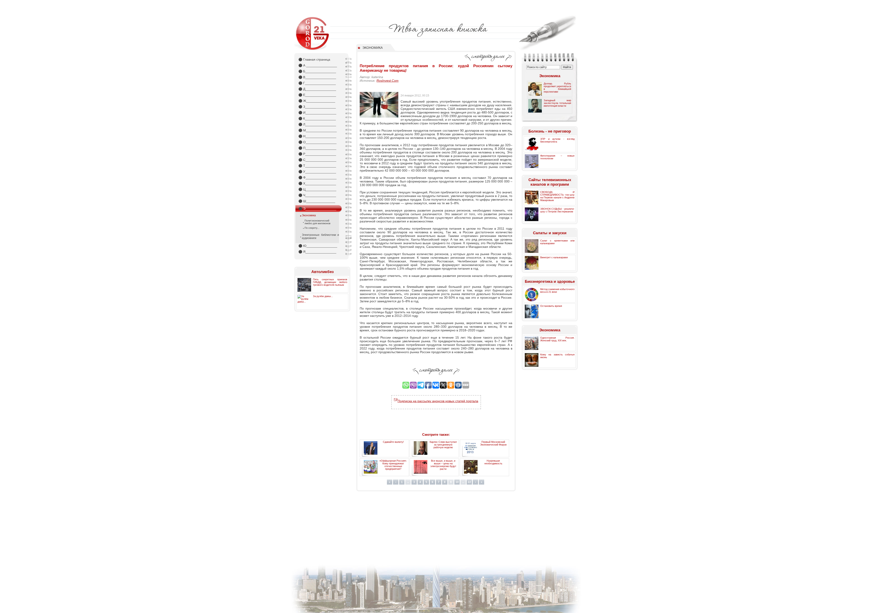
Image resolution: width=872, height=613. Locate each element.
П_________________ (317, 148)
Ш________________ (316, 201)
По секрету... (312, 227)
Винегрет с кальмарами (554, 257)
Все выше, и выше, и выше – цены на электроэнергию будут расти (443, 464)
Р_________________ (317, 154)
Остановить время (551, 306)
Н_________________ (317, 136)
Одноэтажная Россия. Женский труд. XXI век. (557, 339)
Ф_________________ (317, 177)
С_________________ (317, 160)
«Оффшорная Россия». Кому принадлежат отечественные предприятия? (393, 464)
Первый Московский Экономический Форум (493, 443)
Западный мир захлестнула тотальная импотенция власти (557, 103)
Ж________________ (316, 101)
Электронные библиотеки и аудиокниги (320, 236)
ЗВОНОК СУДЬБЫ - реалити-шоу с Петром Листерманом (557, 210)
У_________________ (317, 171)
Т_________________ (317, 165)
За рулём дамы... (323, 296)
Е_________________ (317, 95)
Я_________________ (317, 252)
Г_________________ (317, 83)
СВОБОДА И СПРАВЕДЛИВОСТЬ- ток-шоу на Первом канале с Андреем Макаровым (557, 196)
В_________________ (317, 77)
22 (469, 482)
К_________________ (317, 118)
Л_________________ (317, 124)
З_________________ (317, 106)
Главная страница (314, 59)
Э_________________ (317, 208)
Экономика (309, 215)
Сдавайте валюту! (393, 442)
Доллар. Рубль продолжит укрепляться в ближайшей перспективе (557, 87)
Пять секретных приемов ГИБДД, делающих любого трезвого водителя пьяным (330, 282)
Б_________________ (317, 71)
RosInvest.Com (388, 80)
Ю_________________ (317, 246)
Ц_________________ (317, 189)
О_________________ (317, 142)
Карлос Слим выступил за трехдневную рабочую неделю (443, 445)
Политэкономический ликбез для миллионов (317, 222)
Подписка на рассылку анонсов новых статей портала (438, 401)
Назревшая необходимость (493, 462)
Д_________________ (317, 89)
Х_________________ (317, 183)
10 (457, 482)
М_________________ (317, 130)
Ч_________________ (317, 195)
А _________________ (317, 65)
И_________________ (317, 112)
